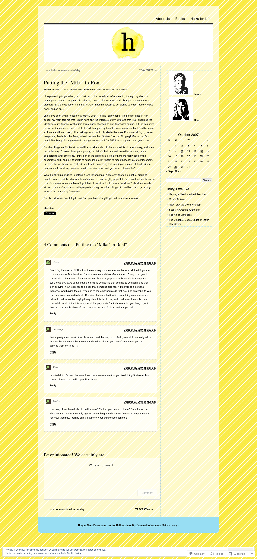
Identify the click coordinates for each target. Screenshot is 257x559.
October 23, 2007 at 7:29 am (140, 401)
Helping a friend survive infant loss (188, 194)
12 (201, 150)
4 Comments (121, 89)
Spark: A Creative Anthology (184, 209)
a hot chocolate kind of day (65, 70)
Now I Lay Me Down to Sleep (185, 204)
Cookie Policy (74, 552)
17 (188, 156)
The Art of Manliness (180, 214)
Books (180, 18)
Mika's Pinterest (177, 199)
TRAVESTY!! (146, 70)
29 (175, 166)
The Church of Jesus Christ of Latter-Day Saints (189, 222)
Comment (147, 492)
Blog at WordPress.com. (92, 525)
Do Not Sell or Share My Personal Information (134, 525)
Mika (80, 89)
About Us (163, 18)
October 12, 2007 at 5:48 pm (140, 262)
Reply (53, 313)
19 (201, 156)
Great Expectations (105, 89)
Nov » (178, 171)
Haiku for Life (200, 18)
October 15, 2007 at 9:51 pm (140, 367)
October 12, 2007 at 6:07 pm (140, 329)
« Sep (169, 171)
